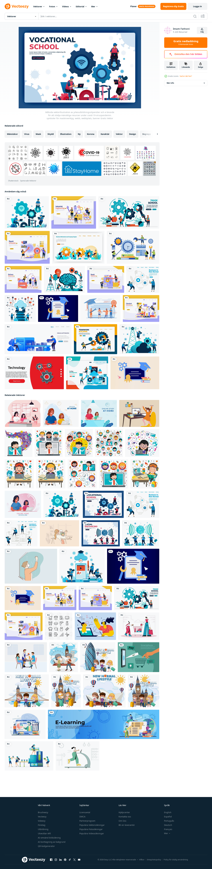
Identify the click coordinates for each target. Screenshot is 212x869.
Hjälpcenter (124, 812)
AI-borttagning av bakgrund (51, 841)
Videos (65, 6)
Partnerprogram (87, 820)
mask (38, 134)
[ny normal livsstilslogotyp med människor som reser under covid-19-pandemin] (27, 690)
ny (79, 134)
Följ (202, 32)
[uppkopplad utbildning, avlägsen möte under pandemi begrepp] (95, 626)
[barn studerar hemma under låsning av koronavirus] (139, 413)
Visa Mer (149, 168)
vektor (119, 134)
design (132, 134)
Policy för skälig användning (176, 859)
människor (12, 134)
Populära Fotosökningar (91, 829)
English (167, 812)
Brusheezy (43, 812)
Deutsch (168, 825)
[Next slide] (155, 134)
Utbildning (43, 829)
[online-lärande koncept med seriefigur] (18, 443)
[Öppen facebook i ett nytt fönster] (51, 860)
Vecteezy (42, 816)
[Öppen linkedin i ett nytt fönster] (60, 860)
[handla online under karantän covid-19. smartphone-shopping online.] (138, 657)
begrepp (146, 134)
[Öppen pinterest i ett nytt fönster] (65, 860)
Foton (52, 6)
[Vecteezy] (17, 6)
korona (90, 134)
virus (26, 134)
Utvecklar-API (44, 833)
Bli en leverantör (127, 825)
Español (168, 816)
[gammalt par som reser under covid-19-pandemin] (63, 657)
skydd (50, 134)
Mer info (170, 83)
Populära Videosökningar (91, 833)
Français (168, 829)
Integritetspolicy (154, 859)
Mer (93, 6)
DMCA (82, 816)
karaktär (105, 134)
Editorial (80, 6)
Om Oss (122, 820)
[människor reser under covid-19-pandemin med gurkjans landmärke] (97, 657)
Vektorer (37, 6)
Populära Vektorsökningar (92, 825)
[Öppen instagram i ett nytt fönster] (56, 860)
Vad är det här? (186, 76)
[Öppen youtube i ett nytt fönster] (79, 860)
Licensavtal (84, 812)
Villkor (141, 859)
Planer (133, 6)
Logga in (197, 6)
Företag (41, 825)
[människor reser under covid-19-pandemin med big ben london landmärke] (66, 690)
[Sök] (195, 16)
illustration (65, 134)
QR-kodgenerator (46, 846)
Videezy (41, 820)
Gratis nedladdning (185, 43)
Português (169, 820)
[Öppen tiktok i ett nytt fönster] (70, 860)
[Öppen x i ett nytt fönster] (74, 860)
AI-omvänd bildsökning (49, 837)
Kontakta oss (125, 816)
